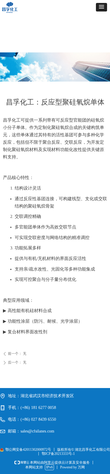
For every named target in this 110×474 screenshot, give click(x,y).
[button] (101, 7)
